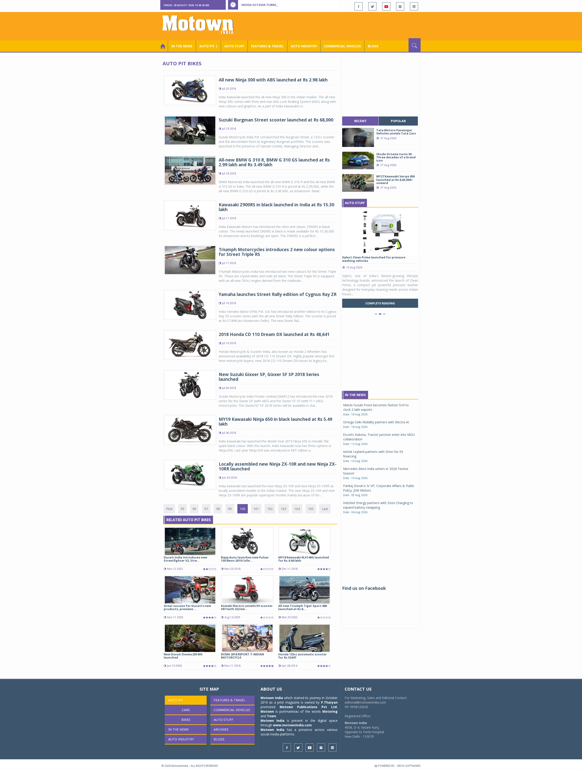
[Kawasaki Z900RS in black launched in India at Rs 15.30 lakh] (190, 215)
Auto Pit (175, 700)
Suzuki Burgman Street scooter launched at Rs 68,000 (276, 120)
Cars (186, 710)
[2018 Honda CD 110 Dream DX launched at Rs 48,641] (190, 344)
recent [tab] (360, 121)
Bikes (185, 719)
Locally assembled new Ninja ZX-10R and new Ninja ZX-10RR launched (277, 466)
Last (325, 509)
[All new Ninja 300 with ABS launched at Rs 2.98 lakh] (190, 90)
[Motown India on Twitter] (372, 6)
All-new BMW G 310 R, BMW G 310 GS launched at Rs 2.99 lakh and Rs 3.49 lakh (274, 162)
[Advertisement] (338, 25)
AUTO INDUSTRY (304, 46)
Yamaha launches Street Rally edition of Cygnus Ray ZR (277, 294)
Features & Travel (267, 46)
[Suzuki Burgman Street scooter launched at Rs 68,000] (190, 130)
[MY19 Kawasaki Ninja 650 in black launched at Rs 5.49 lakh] (190, 429)
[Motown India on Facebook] (358, 6)
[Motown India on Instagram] (400, 6)
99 (230, 509)
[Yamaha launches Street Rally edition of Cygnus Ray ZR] (190, 304)
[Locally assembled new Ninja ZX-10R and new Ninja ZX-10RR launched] (190, 474)
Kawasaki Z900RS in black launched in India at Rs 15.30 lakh (276, 207)
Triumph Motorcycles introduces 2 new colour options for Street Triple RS (277, 252)
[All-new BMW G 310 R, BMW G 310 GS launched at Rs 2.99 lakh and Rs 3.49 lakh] (190, 170)
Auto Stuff (234, 46)
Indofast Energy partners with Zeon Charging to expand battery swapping (378, 505)
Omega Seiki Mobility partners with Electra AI (376, 422)
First (169, 509)
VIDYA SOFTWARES (409, 766)
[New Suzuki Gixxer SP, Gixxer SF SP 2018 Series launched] (190, 384)
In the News (181, 46)
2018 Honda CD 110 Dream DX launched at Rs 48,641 (274, 334)
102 (270, 509)
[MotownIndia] (201, 24)
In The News (355, 395)
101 (256, 509)
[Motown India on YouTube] (386, 6)
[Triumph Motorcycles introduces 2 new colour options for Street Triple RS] (190, 260)
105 (311, 509)
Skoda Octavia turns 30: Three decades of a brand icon (286, 5)
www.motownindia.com (292, 725)
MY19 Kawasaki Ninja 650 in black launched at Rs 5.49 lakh (275, 421)
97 (206, 509)
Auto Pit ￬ (208, 46)
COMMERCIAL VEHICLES (342, 46)
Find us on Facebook (364, 588)
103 (283, 509)
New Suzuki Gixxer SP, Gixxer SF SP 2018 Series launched (269, 376)
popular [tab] (398, 121)
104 (297, 509)
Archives (221, 729)
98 (218, 509)
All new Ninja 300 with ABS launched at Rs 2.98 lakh (273, 80)
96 (194, 509)
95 (182, 509)
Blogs (373, 46)
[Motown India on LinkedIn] (414, 6)
